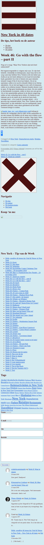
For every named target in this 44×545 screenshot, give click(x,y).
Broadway (39, 380)
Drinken (13, 388)
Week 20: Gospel (11, 332)
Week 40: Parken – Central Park (16, 291)
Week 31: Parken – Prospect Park (17, 309)
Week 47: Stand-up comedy (11, 157)
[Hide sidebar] (19, 175)
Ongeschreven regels (26, 139)
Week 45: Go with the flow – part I (13, 155)
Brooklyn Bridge (14, 382)
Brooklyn (5, 382)
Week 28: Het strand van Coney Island (19, 315)
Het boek (8, 48)
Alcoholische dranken (16, 380)
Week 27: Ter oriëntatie (13, 317)
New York (14, 139)
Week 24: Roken (11, 323)
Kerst (8, 395)
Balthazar (28, 380)
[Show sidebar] (19, 15)
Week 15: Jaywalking (13, 342)
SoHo (2, 405)
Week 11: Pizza (10, 350)
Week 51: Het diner (12, 264)
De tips (7, 45)
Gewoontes (18, 390)
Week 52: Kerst (10, 262)
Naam (6, 412)
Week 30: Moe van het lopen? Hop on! (19, 311)
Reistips (37, 139)
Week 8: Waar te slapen (13, 356)
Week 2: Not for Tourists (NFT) (16, 368)
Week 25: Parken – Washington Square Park (21, 321)
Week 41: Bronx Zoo (13, 289)
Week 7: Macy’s (11, 358)
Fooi (12, 390)
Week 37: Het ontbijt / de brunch (17, 297)
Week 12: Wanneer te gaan (14, 348)
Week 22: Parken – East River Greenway (20, 327)
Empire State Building (25, 388)
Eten (34, 388)
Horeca (17, 393)
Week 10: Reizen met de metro (16, 352)
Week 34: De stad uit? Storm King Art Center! (21, 303)
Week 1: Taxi (10, 370)
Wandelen (24, 408)
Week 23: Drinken (12, 325)
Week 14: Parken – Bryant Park (16, 344)
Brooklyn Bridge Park (26, 382)
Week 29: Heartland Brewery (15, 313)
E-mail (6, 421)
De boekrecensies (11, 205)
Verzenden (5, 465)
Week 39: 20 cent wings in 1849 (16, 293)
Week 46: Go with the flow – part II (18, 279)
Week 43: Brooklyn (12, 285)
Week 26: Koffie (11, 319)
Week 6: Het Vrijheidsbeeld (15, 360)
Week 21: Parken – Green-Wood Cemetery (20, 330)
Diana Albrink (19, 149)
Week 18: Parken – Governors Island (18, 336)
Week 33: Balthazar (12, 305)
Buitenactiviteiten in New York (26, 385)
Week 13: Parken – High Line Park (17, 346)
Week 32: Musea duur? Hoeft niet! (17, 307)
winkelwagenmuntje (18, 469)
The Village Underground (30, 405)
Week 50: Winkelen (12, 266)
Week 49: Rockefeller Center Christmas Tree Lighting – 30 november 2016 (21, 269)
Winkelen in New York (36, 408)
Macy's (17, 395)
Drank (8, 388)
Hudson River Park (30, 393)
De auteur (8, 50)
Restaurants (35, 402)
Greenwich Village (7, 393)
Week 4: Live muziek (13, 364)
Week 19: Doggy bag (13, 334)
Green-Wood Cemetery (31, 390)
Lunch (13, 395)
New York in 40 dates (17, 35)
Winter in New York (7, 410)
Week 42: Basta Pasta (13, 287)
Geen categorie (22, 145)
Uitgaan (17, 408)
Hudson (22, 393)
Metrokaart (8, 399)
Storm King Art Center (16, 405)
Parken (14, 402)
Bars (33, 380)
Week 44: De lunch (12, 283)
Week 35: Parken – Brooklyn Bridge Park (20, 301)
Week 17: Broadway (12, 338)
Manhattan (26, 395)
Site (2, 429)
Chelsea (3, 388)
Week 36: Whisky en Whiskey (16, 299)
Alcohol (4, 380)
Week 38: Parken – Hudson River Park (19, 295)
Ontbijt (8, 403)
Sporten (7, 405)
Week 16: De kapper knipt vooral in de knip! (21, 340)
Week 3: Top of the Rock (14, 366)
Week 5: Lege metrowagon (15, 362)
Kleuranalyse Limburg (19, 482)
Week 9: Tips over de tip (14, 354)
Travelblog (5, 141)
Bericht (4, 437)
